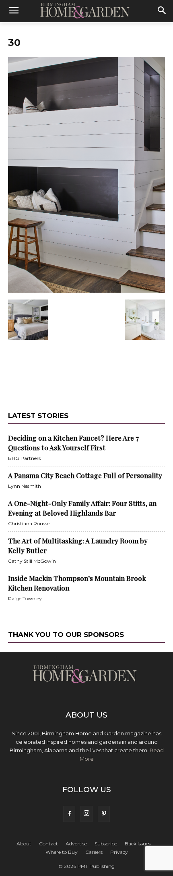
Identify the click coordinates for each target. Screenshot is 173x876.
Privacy (119, 852)
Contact (48, 844)
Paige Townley (25, 598)
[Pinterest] (104, 814)
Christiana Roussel (29, 523)
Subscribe (106, 844)
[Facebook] (69, 814)
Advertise (76, 844)
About (23, 844)
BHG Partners (24, 458)
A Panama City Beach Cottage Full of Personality (85, 475)
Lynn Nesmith (24, 486)
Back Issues (137, 844)
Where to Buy (61, 852)
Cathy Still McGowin (32, 561)
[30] (86, 291)
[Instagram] (86, 814)
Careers (94, 852)
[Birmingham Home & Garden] (86, 11)
